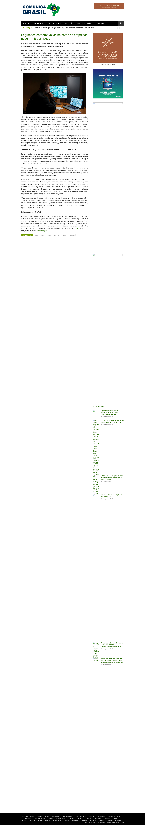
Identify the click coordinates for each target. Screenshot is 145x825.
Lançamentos (57, 820)
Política (84, 820)
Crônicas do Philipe (114, 816)
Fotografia (98, 818)
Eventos (89, 818)
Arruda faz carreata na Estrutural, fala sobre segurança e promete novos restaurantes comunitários (112, 660)
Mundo (67, 820)
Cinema (72, 818)
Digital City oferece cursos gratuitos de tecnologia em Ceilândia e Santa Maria (109, 412)
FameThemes (120, 822)
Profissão (69, 23)
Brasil (36, 235)
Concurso (102, 820)
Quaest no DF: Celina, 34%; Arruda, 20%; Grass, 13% (51, 28)
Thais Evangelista (39, 818)
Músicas (106, 818)
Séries (115, 818)
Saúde (47, 816)
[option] (78, 28)
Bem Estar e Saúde (84, 23)
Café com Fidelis (81, 816)
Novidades (75, 820)
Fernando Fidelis (67, 816)
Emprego (56, 235)
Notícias (26, 23)
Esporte (39, 816)
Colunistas (38, 23)
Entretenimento (54, 23)
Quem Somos (101, 23)
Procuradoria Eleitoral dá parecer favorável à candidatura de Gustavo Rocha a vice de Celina (112, 644)
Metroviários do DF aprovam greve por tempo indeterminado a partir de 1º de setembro (112, 477)
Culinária (80, 818)
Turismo (24, 820)
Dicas (49, 235)
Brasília (43, 235)
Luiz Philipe (101, 816)
